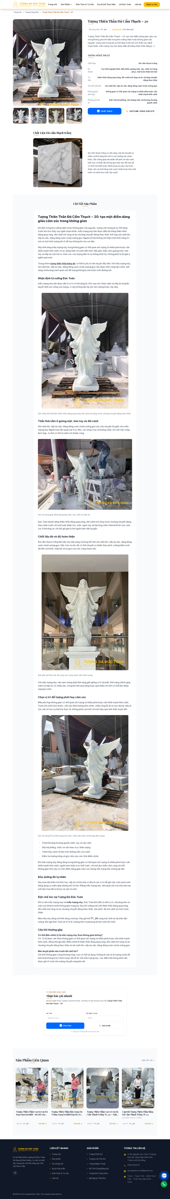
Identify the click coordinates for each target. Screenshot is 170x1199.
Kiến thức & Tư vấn (60, 1173)
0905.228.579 (133, 1165)
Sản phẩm (56, 1159)
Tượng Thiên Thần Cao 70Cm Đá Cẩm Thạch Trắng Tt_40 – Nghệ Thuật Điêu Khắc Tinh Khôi (102, 1113)
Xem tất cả (147, 1060)
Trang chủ (52, 4)
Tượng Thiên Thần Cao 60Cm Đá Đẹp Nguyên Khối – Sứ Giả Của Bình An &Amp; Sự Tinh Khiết (32, 1113)
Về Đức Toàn (125, 4)
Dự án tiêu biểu (58, 1168)
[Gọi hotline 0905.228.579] (164, 1184)
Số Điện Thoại (91, 1013)
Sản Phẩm (65, 4)
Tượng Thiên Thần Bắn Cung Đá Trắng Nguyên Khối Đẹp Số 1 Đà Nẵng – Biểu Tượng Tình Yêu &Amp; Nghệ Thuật (66, 1113)
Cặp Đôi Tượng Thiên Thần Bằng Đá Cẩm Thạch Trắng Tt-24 (137, 1113)
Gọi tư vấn (106, 1026)
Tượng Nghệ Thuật (97, 1164)
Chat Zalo (67, 1026)
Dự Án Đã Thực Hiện (106, 4)
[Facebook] (15, 1173)
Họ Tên (49, 1013)
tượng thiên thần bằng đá (62, 263)
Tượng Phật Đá (95, 1154)
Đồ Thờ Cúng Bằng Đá (99, 1168)
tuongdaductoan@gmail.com (140, 1170)
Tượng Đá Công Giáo (98, 1173)
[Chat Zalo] (164, 1176)
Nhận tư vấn (151, 4)
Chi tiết (42, 1124)
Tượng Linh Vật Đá (97, 1159)
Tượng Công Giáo (32, 12)
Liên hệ (138, 4)
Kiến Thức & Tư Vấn (85, 4)
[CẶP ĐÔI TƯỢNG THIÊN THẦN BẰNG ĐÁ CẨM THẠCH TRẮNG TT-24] (138, 1088)
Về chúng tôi (57, 1164)
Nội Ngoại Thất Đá (97, 1178)
